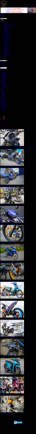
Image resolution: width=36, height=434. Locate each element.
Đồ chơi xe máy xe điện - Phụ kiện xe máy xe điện (10, 25)
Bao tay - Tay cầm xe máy (5, 76)
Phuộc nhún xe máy (6, 34)
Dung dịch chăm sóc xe (7, 36)
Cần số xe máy (6, 29)
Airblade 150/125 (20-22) (7, 47)
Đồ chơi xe (3, 14)
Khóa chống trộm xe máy (7, 24)
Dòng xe (4, 39)
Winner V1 (3, 90)
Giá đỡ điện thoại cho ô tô (7, 54)
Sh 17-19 (3, 93)
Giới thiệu (3, 22)
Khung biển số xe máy (7, 37)
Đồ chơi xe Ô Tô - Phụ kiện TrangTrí (6, 104)
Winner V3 (5, 44)
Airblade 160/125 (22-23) (7, 46)
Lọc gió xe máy (6, 28)
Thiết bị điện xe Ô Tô (6, 52)
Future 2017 (5, 43)
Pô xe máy (5, 33)
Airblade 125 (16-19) (4, 95)
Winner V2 (5, 45)
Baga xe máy (5, 38)
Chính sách (3, 16)
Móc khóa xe (4, 56)
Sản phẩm (4, 23)
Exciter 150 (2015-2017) (7, 40)
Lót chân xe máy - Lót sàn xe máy (8, 27)
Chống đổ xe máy (4, 83)
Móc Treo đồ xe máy (6, 26)
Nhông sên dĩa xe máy (6, 32)
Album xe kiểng (3, 15)
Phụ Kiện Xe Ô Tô (5, 51)
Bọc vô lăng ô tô (6, 53)
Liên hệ (2, 17)
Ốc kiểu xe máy (6, 31)
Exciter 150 (5, 50)
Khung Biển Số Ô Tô (6, 55)
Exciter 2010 (5, 41)
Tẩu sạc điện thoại (4, 105)
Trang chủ (3, 13)
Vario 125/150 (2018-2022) (5, 98)
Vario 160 (5, 48)
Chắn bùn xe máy (6, 30)
